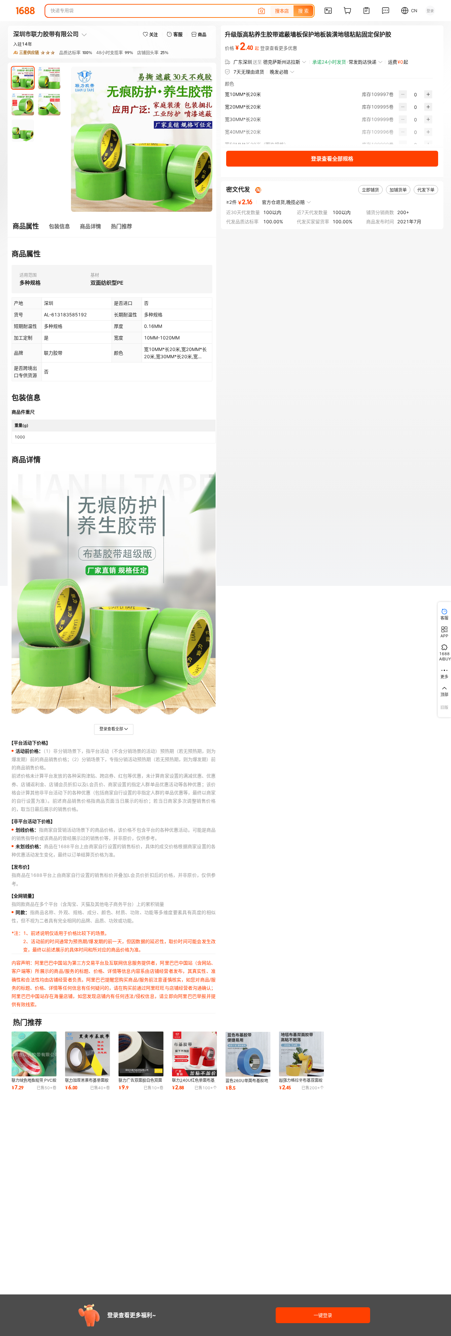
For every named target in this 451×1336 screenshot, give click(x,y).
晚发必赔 (279, 72)
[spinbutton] (415, 94)
